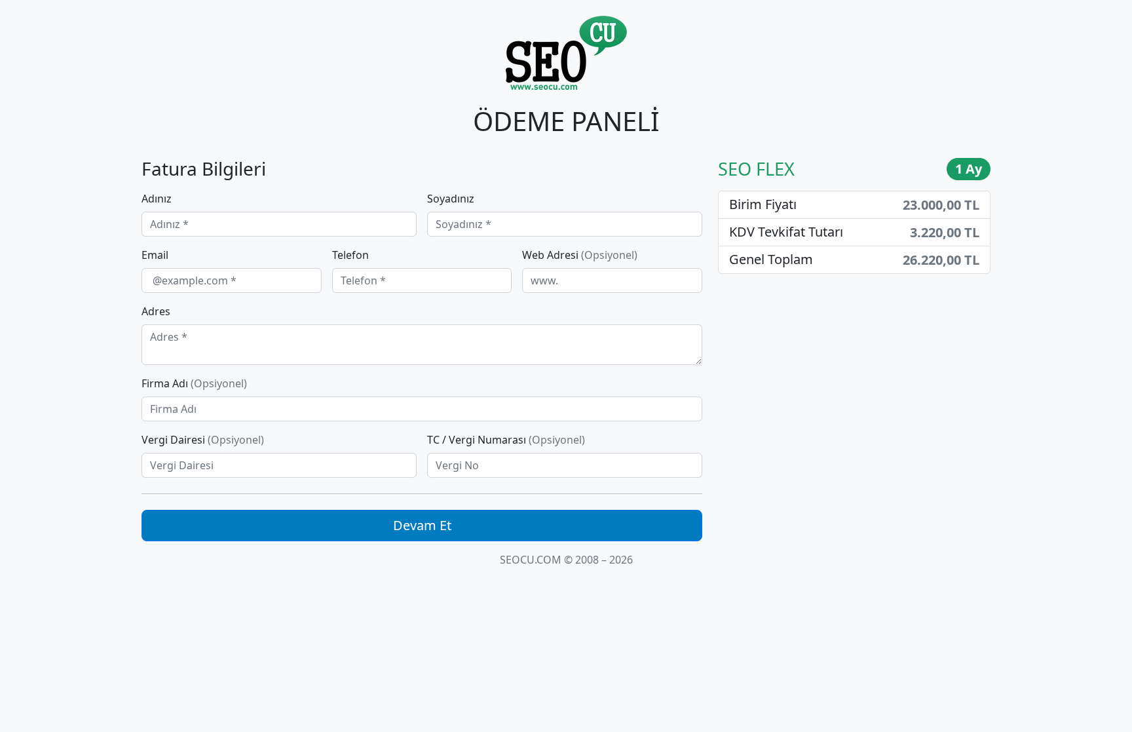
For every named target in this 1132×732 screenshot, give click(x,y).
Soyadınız (450, 198)
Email (155, 255)
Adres (156, 311)
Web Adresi (579, 255)
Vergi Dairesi (203, 440)
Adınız (157, 198)
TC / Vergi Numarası (506, 440)
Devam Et (422, 525)
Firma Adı (194, 383)
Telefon (350, 255)
